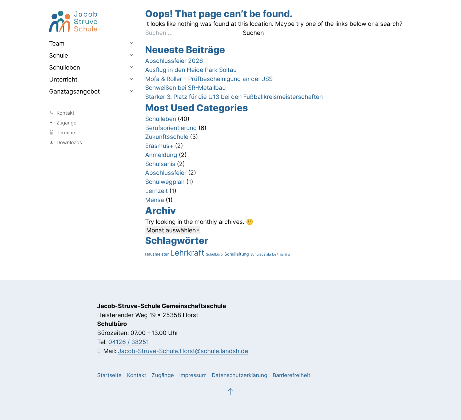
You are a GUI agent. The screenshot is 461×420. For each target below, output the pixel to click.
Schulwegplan (165, 181)
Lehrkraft (187, 252)
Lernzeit (156, 190)
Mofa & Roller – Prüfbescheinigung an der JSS (209, 78)
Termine (62, 132)
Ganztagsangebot (74, 91)
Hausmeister (157, 254)
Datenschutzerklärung (239, 375)
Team (57, 43)
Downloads (65, 142)
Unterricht (63, 79)
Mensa (154, 199)
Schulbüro (214, 254)
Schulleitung (236, 254)
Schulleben (64, 67)
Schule (58, 55)
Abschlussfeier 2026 (174, 60)
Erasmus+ (159, 145)
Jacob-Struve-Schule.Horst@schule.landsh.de (183, 350)
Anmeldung (161, 154)
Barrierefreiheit (291, 375)
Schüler (285, 254)
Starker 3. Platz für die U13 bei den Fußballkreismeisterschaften (234, 96)
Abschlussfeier (165, 172)
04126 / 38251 (128, 341)
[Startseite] (91, 21)
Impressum (192, 375)
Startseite (109, 375)
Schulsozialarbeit (265, 254)
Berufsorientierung (171, 127)
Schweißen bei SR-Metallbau (185, 87)
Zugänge (62, 123)
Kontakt (61, 113)
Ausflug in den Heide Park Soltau (191, 69)
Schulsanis (160, 163)
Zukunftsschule (166, 136)
